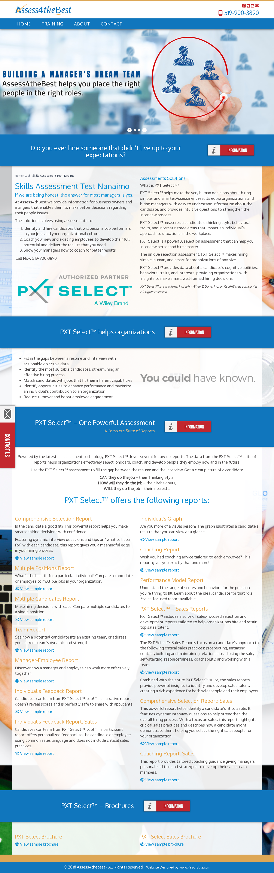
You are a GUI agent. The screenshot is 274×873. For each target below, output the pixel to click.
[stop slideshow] (144, 130)
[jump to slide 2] (139, 130)
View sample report (36, 558)
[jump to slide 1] (135, 130)
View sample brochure (38, 844)
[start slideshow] (130, 130)
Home (19, 175)
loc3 (27, 175)
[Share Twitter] (249, 5)
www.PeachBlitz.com (194, 867)
